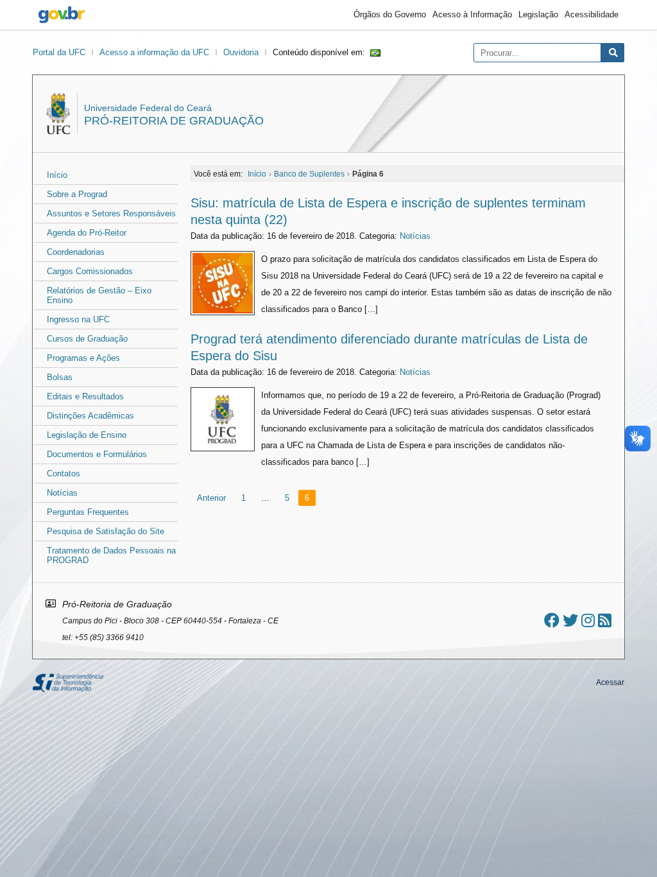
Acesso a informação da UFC (154, 52)
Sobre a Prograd (77, 194)
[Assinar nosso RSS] (604, 620)
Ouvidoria (241, 52)
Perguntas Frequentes (88, 512)
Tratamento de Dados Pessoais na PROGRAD (111, 555)
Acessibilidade (592, 14)
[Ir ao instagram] (588, 620)
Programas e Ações (83, 358)
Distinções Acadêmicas (90, 416)
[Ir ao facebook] (551, 620)
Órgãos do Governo (390, 14)
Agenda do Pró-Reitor (86, 233)
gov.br (61, 14)
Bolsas (60, 377)
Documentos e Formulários (97, 454)
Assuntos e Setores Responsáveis (111, 213)
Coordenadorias (76, 252)
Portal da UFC (59, 52)
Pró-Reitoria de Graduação (174, 120)
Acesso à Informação (472, 14)
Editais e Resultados (85, 396)
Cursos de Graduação (87, 338)
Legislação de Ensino (86, 435)
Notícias (62, 493)
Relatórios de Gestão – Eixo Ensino (99, 295)
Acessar (610, 682)
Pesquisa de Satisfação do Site (105, 531)
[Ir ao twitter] (570, 620)
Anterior (211, 498)
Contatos (63, 473)
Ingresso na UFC (78, 319)
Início (57, 175)
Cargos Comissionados (90, 271)
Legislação (538, 14)
